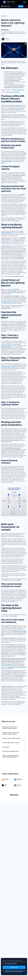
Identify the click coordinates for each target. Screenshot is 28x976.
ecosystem (7, 673)
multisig (8, 345)
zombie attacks (12, 646)
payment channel (6, 245)
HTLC (17, 468)
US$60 (22, 194)
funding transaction (6, 347)
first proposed (11, 290)
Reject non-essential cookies (14, 971)
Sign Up (21, 6)
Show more (14, 795)
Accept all (14, 967)
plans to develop (7, 664)
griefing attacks (21, 646)
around (6, 161)
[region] (14, 966)
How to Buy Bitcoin (14, 92)
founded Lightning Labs (17, 292)
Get (24, 2)
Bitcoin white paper (15, 105)
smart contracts (11, 373)
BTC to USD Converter (18, 89)
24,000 (11, 174)
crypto (4, 16)
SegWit (17, 296)
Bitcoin (18, 109)
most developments (19, 675)
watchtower (21, 653)
